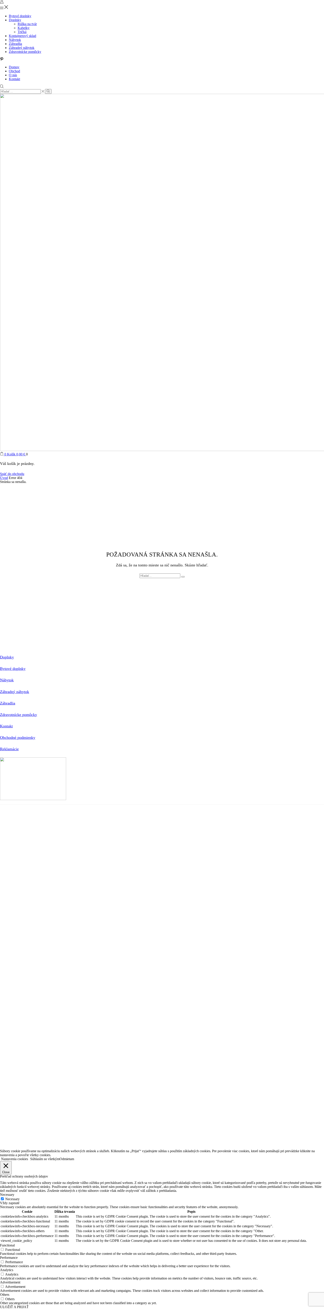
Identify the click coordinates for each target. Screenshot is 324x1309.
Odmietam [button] (67, 1159)
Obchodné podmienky (17, 737)
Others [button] (4, 1294)
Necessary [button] (7, 1194)
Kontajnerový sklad (22, 36)
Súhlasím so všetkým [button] (45, 1159)
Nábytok (15, 40)
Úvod (4, 478)
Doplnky (15, 20)
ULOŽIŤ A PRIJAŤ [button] (14, 1307)
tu (136, 816)
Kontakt (14, 79)
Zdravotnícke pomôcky (25, 52)
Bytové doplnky (20, 16)
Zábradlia (15, 44)
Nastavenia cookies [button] (14, 1159)
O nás (13, 75)
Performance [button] (9, 1257)
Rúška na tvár (27, 24)
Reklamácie (9, 749)
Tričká (22, 32)
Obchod (14, 71)
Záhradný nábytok (21, 48)
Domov (14, 67)
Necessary (12, 1199)
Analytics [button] (6, 1270)
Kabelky (24, 28)
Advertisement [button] (10, 1282)
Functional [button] (7, 1245)
